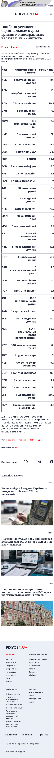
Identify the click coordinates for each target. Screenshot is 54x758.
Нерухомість (35, 666)
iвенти (32, 702)
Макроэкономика (14, 705)
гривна (22, 440)
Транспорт (34, 662)
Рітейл (32, 669)
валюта (12, 440)
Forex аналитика (13, 722)
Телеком (33, 672)
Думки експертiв (38, 654)
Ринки (4, 47)
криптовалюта (36, 692)
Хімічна (32, 675)
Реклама (26, 734)
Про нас (43, 734)
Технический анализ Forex (12, 726)
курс (39, 440)
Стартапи (10, 666)
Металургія (11, 675)
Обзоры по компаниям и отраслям (12, 699)
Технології (11, 662)
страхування (35, 699)
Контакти (11, 734)
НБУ (31, 440)
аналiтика (11, 689)
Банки (14, 47)
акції (31, 695)
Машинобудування (38, 659)
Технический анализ (12, 717)
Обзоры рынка (13, 694)
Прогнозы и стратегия (11, 712)
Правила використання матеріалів (22, 744)
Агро (8, 678)
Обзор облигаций (14, 708)
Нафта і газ (11, 672)
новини (10, 654)
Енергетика (11, 669)
